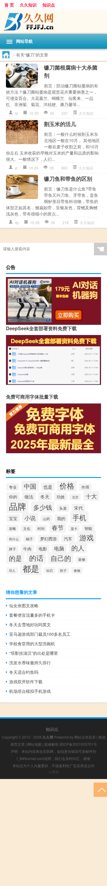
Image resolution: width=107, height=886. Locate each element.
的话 (36, 558)
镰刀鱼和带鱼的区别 (68, 178)
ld (16, 113)
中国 (30, 485)
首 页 (9, 5)
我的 (61, 518)
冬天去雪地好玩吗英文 (30, 624)
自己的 (61, 558)
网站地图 (34, 744)
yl (16, 167)
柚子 (29, 538)
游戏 (86, 537)
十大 (91, 496)
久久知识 (28, 5)
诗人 (12, 570)
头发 (63, 508)
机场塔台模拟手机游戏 (30, 691)
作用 (85, 487)
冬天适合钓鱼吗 (23, 672)
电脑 (59, 548)
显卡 (74, 528)
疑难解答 (51, 744)
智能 (88, 528)
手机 (79, 517)
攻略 (12, 528)
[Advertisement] (53, 832)
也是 (47, 487)
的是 (15, 558)
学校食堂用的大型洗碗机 (32, 643)
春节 (58, 527)
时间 (41, 528)
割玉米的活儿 (60, 124)
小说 (30, 518)
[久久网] (53, 22)
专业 (13, 487)
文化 (26, 528)
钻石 (49, 570)
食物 (77, 570)
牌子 (12, 548)
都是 (31, 568)
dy (17, 222)
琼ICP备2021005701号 (78, 744)
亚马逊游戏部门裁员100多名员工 (39, 634)
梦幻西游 (48, 539)
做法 (28, 496)
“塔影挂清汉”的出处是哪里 (33, 653)
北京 (75, 497)
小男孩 (53, 771)
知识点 (49, 5)
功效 (60, 497)
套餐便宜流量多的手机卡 (32, 615)
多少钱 (42, 507)
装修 (81, 559)
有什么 (14, 538)
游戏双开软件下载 (26, 681)
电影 (43, 549)
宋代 (78, 508)
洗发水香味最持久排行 (30, 662)
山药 (46, 518)
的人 (77, 547)
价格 (66, 485)
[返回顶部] (100, 789)
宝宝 (13, 518)
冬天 (44, 496)
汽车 (68, 539)
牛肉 (27, 548)
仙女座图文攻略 (23, 605)
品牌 (17, 506)
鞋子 (63, 570)
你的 (13, 496)
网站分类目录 (85, 736)
